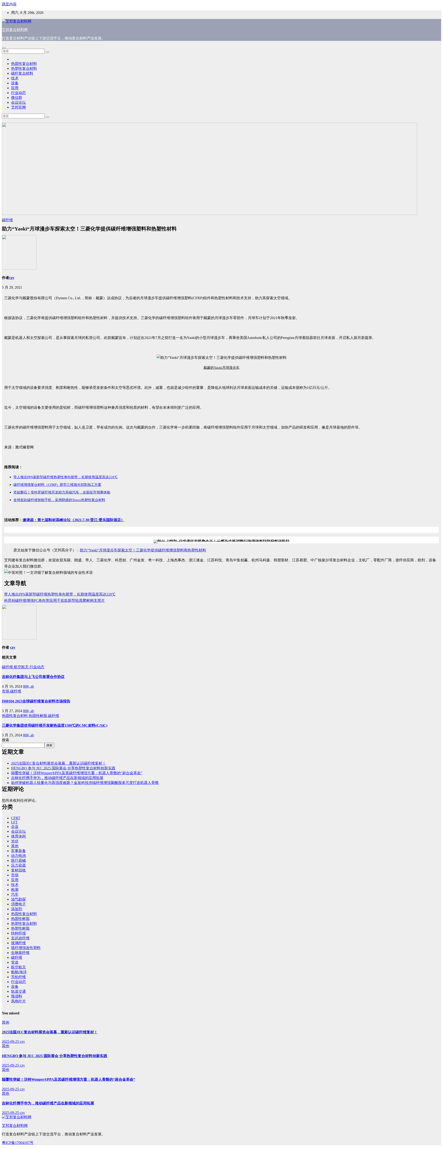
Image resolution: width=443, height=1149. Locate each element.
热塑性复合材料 (24, 68)
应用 (14, 88)
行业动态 (18, 93)
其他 (14, 846)
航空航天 (22, 667)
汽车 (14, 894)
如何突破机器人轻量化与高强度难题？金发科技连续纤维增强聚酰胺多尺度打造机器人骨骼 (85, 783)
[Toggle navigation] (4, 47)
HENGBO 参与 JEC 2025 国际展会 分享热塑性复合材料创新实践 (63, 768)
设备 (14, 83)
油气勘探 (18, 899)
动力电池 (18, 856)
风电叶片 (18, 1001)
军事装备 (18, 851)
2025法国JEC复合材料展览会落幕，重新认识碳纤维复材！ (58, 763)
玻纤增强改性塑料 (26, 948)
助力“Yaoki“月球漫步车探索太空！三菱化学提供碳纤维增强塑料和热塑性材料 (143, 550)
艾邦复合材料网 (15, 30)
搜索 (5, 740)
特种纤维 (18, 933)
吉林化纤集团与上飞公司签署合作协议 (33, 677)
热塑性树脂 (20, 928)
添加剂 (16, 909)
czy (11, 278)
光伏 (14, 841)
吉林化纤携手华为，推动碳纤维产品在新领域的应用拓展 (57, 778)
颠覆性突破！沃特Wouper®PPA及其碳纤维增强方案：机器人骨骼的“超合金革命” (76, 773)
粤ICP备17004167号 (17, 1143)
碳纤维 (7, 220)
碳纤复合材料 (22, 73)
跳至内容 (9, 4)
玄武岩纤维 (20, 938)
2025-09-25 (11, 1041)
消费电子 (18, 904)
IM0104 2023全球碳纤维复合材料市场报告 (36, 701)
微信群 (16, 98)
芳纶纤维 (18, 977)
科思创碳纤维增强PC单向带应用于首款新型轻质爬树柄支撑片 (54, 600)
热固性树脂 (38, 716)
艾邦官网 (18, 107)
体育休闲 (18, 836)
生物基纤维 (20, 953)
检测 (14, 890)
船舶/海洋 (19, 972)
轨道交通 (18, 991)
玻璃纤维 (18, 943)
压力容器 (18, 865)
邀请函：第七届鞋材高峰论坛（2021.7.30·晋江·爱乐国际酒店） (74, 520)
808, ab (28, 686)
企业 (14, 826)
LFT (14, 822)
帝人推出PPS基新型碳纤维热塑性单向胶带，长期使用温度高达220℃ (59, 594)
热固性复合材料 (24, 64)
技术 (14, 78)
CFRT (15, 818)
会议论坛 (18, 102)
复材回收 (18, 870)
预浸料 (16, 996)
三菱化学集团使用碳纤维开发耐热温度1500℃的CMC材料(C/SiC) (54, 725)
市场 (6, 691)
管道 (14, 962)
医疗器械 (18, 860)
